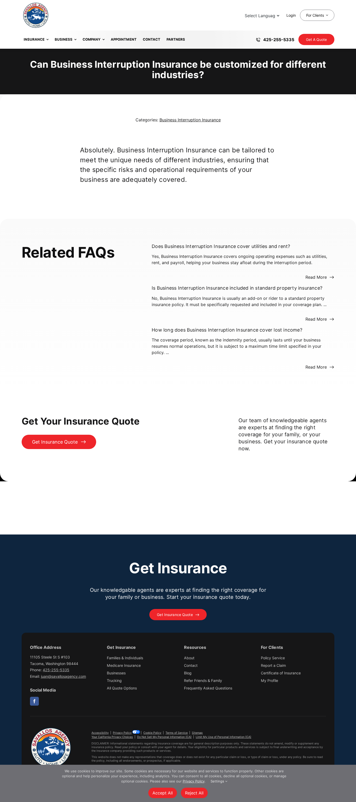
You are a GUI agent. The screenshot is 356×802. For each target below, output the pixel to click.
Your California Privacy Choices (112, 737)
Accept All (162, 792)
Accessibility (100, 733)
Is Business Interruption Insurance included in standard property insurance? (237, 288)
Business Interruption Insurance (190, 119)
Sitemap (197, 733)
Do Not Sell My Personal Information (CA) (164, 737)
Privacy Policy (122, 733)
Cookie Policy (152, 733)
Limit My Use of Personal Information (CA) (223, 737)
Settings (218, 781)
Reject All (194, 792)
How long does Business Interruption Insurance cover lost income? (227, 330)
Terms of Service (176, 733)
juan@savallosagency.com (63, 676)
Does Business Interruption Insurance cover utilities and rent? (221, 246)
